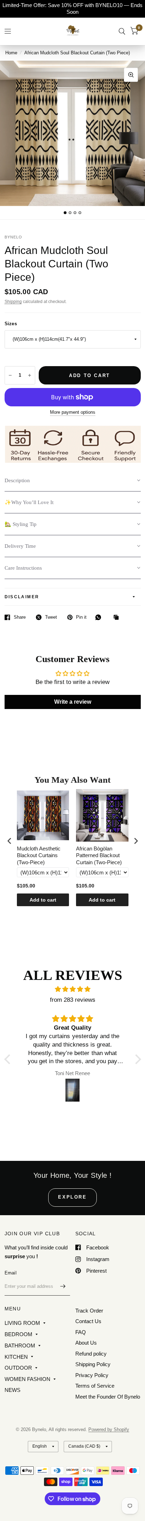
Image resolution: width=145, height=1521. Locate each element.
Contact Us (88, 1321)
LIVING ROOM (22, 1323)
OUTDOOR (18, 1368)
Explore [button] (72, 1197)
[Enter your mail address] (63, 1286)
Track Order (89, 1311)
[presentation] (9, 841)
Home (11, 52)
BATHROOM (20, 1346)
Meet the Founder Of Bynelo (107, 1397)
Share (20, 617)
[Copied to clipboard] (117, 617)
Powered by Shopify (108, 1429)
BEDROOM (18, 1334)
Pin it (81, 617)
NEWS (12, 1390)
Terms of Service (94, 1386)
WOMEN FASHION (27, 1379)
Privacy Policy (91, 1375)
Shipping (13, 301)
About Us (86, 1343)
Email (11, 1272)
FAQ (80, 1332)
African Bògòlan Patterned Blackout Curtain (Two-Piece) (40, 855)
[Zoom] (131, 75)
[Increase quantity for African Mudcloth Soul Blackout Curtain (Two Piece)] (29, 375)
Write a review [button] (72, 702)
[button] (73, 481)
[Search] (122, 31)
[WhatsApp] (100, 617)
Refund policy (91, 1354)
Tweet (51, 617)
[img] (72, 989)
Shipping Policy (93, 1364)
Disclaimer (22, 596)
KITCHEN (16, 1357)
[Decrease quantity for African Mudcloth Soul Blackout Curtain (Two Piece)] (10, 375)
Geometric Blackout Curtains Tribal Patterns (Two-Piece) (101, 855)
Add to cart (43, 900)
